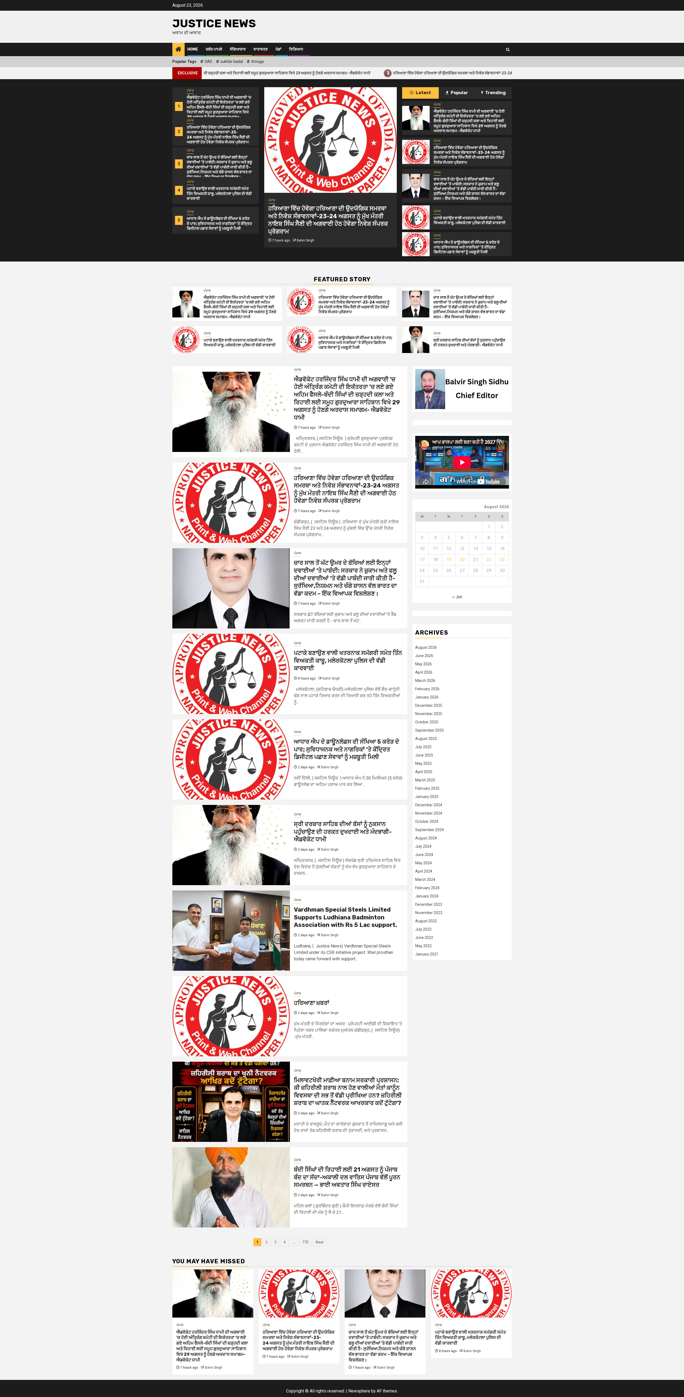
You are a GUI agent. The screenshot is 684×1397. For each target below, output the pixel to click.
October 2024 (426, 821)
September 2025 (429, 730)
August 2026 (426, 647)
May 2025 (423, 763)
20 (462, 559)
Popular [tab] (459, 92)
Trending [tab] (495, 92)
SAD (208, 61)
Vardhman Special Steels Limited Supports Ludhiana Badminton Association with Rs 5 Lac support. (345, 917)
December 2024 (428, 805)
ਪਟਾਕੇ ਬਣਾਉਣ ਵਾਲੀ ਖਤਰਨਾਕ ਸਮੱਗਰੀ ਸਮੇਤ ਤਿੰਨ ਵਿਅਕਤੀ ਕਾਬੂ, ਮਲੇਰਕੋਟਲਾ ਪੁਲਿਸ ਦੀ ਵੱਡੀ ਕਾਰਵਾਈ (219, 193)
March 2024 (425, 879)
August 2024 (426, 838)
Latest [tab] (423, 92)
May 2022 (423, 946)
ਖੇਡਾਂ (278, 49)
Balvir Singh (305, 248)
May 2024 (423, 863)
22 (489, 559)
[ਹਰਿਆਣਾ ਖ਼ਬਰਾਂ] (231, 1016)
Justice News (214, 23)
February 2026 (427, 689)
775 (305, 1242)
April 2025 (423, 772)
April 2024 (423, 871)
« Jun (457, 596)
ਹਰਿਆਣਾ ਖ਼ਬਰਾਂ (311, 1003)
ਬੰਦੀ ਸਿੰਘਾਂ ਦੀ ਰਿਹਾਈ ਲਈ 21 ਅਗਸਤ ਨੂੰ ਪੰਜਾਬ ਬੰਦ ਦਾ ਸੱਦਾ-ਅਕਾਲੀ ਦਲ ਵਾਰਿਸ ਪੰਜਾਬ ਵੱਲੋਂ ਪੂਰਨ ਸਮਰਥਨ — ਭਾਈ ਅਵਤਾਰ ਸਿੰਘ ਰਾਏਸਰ (347, 1177)
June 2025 (424, 755)
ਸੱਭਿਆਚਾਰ (238, 49)
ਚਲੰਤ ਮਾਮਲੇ (214, 49)
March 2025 (425, 780)
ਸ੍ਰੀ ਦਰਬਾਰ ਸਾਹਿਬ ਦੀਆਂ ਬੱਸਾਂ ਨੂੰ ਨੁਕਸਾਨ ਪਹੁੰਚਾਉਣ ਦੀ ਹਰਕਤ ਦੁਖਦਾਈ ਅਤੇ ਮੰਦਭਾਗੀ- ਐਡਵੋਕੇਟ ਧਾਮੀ (469, 342)
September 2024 (429, 830)
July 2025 (423, 747)
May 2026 (423, 664)
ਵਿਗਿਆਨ (296, 49)
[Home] (178, 49)
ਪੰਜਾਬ (190, 91)
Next (320, 1242)
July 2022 (423, 929)
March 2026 (425, 680)
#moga (257, 61)
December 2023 (428, 904)
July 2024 (423, 846)
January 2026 (426, 697)
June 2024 (424, 855)
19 (448, 559)
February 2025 (427, 788)
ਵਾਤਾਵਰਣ (261, 49)
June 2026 (424, 656)
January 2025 (426, 797)
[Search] (507, 49)
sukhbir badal (231, 61)
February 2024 (427, 888)
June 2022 (424, 937)
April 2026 (423, 672)
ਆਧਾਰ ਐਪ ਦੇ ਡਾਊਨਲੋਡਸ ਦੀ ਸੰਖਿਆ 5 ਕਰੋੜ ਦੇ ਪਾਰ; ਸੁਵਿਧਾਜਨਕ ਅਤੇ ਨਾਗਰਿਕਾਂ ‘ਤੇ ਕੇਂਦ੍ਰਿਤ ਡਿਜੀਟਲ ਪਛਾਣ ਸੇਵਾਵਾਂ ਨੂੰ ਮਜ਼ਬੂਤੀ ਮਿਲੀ (219, 223)
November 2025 (428, 714)
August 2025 (426, 738)
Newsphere (359, 1391)
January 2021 (426, 954)
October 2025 (426, 722)
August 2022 (426, 921)
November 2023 (428, 913)
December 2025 (428, 705)
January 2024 (426, 896)
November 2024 (428, 813)
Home (192, 49)
